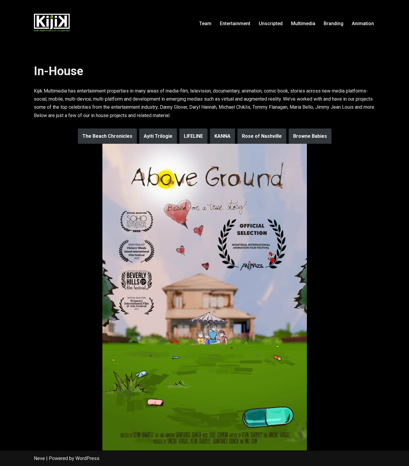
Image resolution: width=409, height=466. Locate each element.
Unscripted (271, 23)
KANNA (222, 136)
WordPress (87, 458)
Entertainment (235, 23)
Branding (333, 23)
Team (205, 23)
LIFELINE (193, 136)
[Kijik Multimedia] (52, 23)
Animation (363, 23)
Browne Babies (310, 136)
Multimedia (303, 23)
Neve (39, 458)
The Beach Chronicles (107, 136)
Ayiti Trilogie (158, 136)
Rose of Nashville (262, 136)
